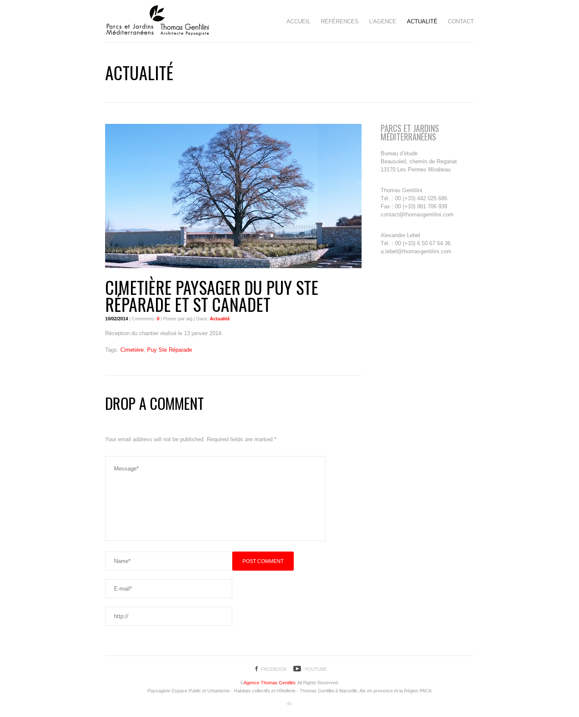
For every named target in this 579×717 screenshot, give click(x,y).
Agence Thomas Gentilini (269, 682)
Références (340, 21)
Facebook (274, 669)
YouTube (315, 669)
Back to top (289, 704)
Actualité (422, 21)
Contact (461, 21)
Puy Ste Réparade (169, 350)
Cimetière (132, 350)
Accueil (298, 21)
